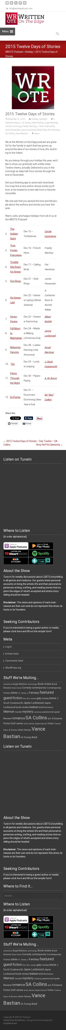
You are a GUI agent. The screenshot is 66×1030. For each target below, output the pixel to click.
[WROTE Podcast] (26, 18)
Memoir (8, 711)
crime (14, 692)
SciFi (13, 723)
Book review (44, 683)
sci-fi (50, 718)
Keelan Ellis (42, 130)
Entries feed (11, 653)
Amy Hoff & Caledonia (49, 444)
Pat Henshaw (53, 130)
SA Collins (9, 133)
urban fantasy (24, 730)
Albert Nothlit (37, 123)
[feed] (16, 4)
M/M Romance (46, 707)
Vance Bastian (21, 133)
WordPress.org (13, 667)
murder (18, 712)
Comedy (26, 687)
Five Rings (15, 281)
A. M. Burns (25, 123)
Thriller (50, 723)
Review (7, 718)
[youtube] (24, 4)
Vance (36, 133)
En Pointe (15, 397)
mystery (27, 711)
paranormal (48, 712)
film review (31, 698)
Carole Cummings (13, 126)
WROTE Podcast (14, 51)
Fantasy (34, 692)
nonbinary (38, 712)
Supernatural (41, 723)
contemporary (39, 687)
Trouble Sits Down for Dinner (15, 267)
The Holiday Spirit (14, 234)
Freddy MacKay (29, 126)
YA (22, 737)
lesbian (33, 707)
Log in (8, 646)
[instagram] (20, 4)
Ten (13, 364)
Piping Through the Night (15, 378)
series (19, 723)
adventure (7, 684)
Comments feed (14, 660)
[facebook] (7, 4)
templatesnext (10, 1023)
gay (39, 698)
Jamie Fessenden (12, 130)
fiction (17, 698)
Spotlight (43, 119)
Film (24, 698)
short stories (29, 724)
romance (18, 718)
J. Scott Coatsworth (45, 126)
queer (57, 712)
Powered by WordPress (14, 1020)
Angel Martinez (51, 123)
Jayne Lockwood (28, 130)
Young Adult (30, 737)
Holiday (29, 51)
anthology (32, 684)
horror (52, 698)
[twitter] (11, 4)
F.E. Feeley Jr (23, 693)
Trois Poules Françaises (16, 250)
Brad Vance (16, 688)
